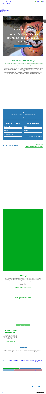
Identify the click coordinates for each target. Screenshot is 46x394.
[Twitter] (34, 383)
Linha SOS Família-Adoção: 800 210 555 (34, 370)
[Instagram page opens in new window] (43, 3)
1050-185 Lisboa (8, 381)
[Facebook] (32, 383)
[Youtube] (36, 383)
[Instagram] (40, 383)
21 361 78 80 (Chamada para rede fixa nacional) (10, 1)
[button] (5, 93)
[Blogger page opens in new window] (45, 3)
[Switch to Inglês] (42, 1)
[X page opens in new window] (38, 3)
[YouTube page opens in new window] (39, 3)
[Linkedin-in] (38, 383)
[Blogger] (42, 383)
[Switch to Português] (37, 1)
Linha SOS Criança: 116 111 (14, 368)
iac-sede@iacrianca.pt (6, 3)
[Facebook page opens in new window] (36, 3)
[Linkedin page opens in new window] (41, 3)
